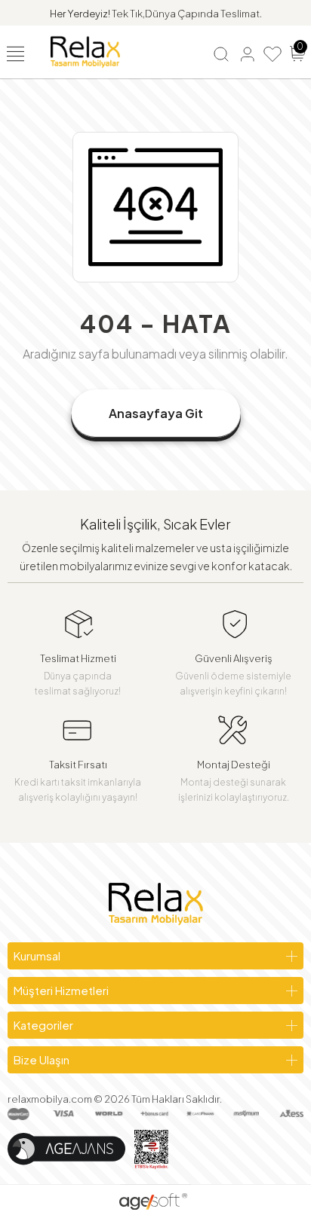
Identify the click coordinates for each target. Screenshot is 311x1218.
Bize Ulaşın (41, 1059)
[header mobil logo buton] (85, 50)
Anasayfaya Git (156, 413)
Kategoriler (43, 1025)
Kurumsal (37, 955)
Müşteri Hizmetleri (61, 990)
